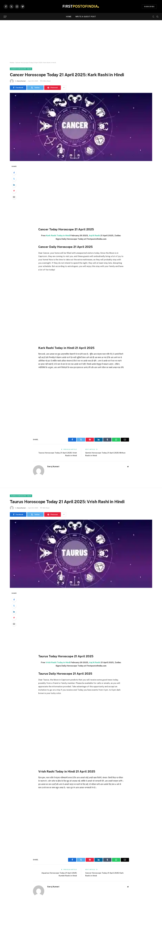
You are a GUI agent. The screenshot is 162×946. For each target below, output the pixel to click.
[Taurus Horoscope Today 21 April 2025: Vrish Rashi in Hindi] (81, 554)
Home (68, 17)
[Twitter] (14, 178)
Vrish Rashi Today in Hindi (58, 662)
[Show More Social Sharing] (63, 87)
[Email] (14, 197)
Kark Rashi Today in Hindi (58, 235)
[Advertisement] (81, 41)
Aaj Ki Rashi (94, 235)
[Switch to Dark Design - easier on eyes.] (153, 17)
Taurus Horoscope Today (21, 496)
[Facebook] (14, 172)
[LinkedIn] (14, 184)
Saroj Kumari (21, 81)
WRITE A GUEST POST (85, 17)
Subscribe (149, 6)
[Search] (157, 16)
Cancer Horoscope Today (21, 69)
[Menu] (5, 16)
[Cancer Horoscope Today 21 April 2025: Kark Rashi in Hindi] (81, 127)
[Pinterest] (14, 190)
